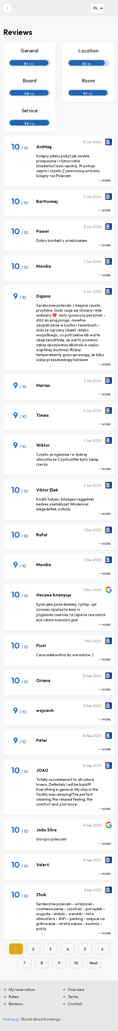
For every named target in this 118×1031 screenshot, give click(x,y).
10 (76, 962)
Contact (75, 1003)
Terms (73, 996)
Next (94, 962)
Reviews (16, 1003)
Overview (76, 989)
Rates (14, 996)
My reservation (22, 989)
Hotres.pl (11, 1019)
